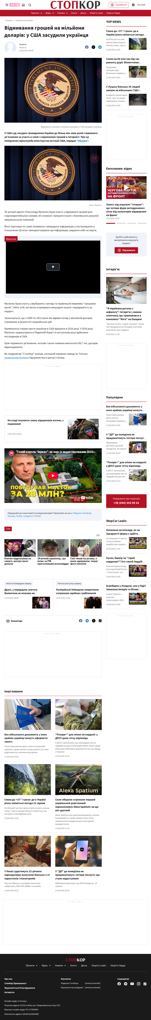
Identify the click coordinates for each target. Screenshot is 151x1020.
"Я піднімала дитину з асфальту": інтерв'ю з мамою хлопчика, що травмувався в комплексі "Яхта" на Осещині (124, 314)
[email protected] (31, 1014)
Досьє (83, 13)
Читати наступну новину (69, 583)
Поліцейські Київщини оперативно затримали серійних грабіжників (77, 591)
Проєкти (35, 13)
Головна (9, 20)
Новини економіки (24, 20)
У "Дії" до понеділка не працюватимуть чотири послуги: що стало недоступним (77, 875)
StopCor (23, 44)
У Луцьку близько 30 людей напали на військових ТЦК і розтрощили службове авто (123, 90)
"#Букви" (82, 141)
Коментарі (16, 621)
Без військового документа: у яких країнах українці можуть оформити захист (26, 738)
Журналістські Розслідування (19, 988)
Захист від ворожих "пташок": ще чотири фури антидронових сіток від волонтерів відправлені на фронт (126, 210)
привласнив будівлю (16, 358)
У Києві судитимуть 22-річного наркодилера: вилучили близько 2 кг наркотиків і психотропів (27, 875)
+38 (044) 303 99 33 (126, 503)
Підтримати (121, 4)
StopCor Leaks (96, 13)
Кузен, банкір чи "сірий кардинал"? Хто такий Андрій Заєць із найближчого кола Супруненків (124, 563)
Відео (48, 13)
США (8, 528)
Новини (61, 13)
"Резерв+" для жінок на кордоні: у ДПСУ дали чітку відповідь (76, 736)
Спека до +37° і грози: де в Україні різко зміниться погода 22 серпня (25, 801)
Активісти (9, 992)
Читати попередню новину (18, 583)
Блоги (74, 13)
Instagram (28, 516)
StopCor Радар (113, 13)
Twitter (19, 516)
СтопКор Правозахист (15, 983)
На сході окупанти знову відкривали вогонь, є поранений (36, 422)
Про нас (8, 979)
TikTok (37, 516)
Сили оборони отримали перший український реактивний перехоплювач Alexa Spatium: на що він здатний (77, 805)
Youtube (11, 516)
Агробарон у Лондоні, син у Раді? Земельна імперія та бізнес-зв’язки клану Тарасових (126, 589)
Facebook (86, 513)
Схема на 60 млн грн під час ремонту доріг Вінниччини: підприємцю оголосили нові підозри (123, 64)
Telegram (77, 513)
